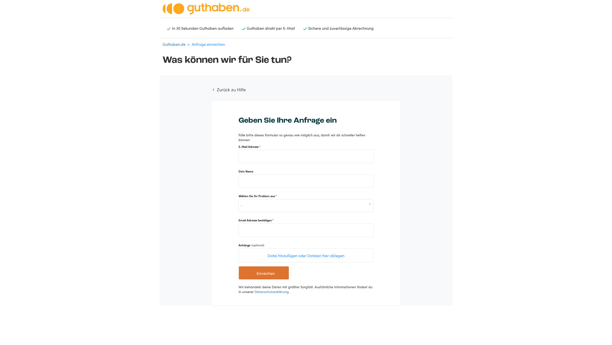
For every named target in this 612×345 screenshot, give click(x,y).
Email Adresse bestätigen (255, 220)
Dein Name (246, 171)
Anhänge (251, 245)
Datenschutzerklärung (272, 291)
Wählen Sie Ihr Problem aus (257, 196)
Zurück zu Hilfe (231, 89)
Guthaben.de (174, 44)
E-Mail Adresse (249, 146)
